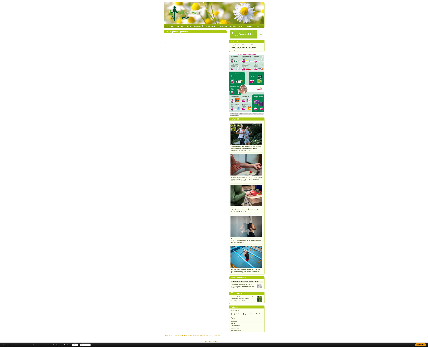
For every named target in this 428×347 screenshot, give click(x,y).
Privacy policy (85, 345)
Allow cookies (420, 344)
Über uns (170, 26)
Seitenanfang (217, 335)
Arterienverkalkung (236, 330)
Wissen (240, 26)
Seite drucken (209, 335)
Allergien (233, 323)
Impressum (196, 335)
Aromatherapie (235, 328)
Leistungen (223, 26)
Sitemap (202, 335)
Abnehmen (234, 321)
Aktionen (188, 26)
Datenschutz (168, 335)
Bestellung (197, 26)
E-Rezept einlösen (210, 26)
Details (74, 345)
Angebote (179, 26)
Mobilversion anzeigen (211, 341)
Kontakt (257, 26)
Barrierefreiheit (188, 335)
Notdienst (232, 26)
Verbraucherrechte (178, 335)
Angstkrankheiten (235, 325)
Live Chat (249, 26)
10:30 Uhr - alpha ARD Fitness (244, 47)
